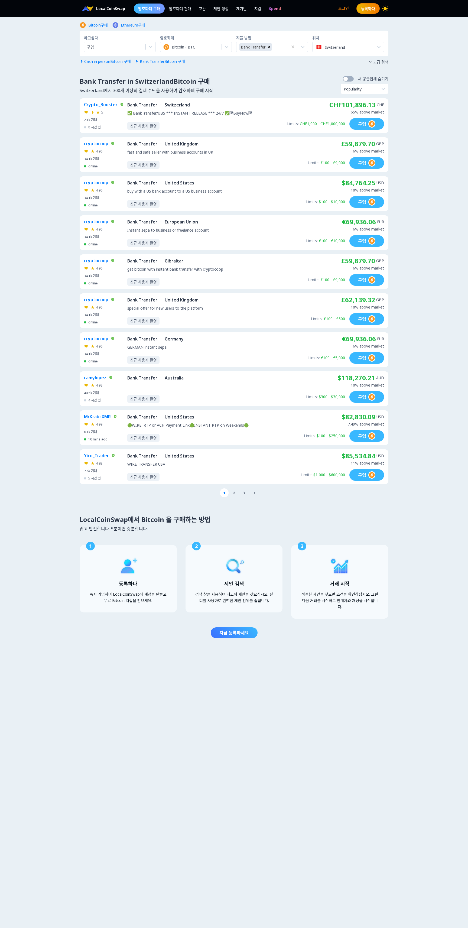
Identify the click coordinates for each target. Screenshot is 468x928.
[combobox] (163, 47)
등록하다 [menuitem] (368, 8)
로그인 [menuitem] (343, 8)
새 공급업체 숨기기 (373, 78)
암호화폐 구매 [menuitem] (149, 8)
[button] (269, 47)
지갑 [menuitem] (257, 8)
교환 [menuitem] (202, 8)
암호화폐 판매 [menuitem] (180, 8)
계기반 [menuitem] (241, 8)
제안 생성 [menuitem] (221, 8)
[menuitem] (275, 9)
